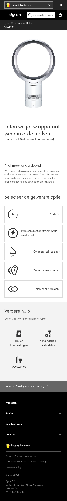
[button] (19, 445)
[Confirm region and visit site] (61, 5)
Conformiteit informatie (16, 461)
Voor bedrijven (14, 423)
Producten (11, 402)
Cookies (32, 461)
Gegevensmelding (13, 467)
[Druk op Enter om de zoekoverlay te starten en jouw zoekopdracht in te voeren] (41, 15)
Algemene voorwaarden (25, 455)
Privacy (9, 455)
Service (10, 413)
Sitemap (42, 461)
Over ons (11, 434)
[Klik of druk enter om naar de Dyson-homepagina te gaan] (15, 16)
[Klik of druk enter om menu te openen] (5, 15)
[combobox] (28, 5)
